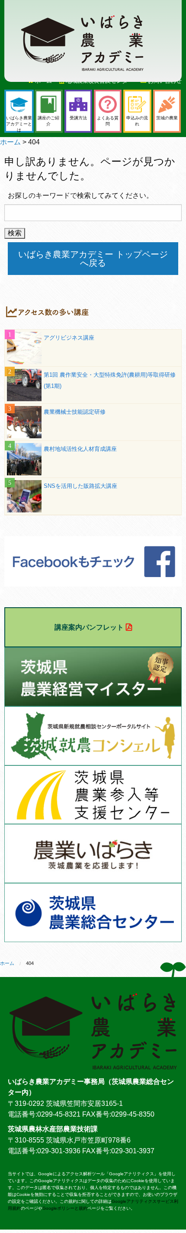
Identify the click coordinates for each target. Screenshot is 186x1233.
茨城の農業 (167, 117)
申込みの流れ (137, 120)
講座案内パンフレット (89, 627)
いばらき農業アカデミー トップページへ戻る (93, 259)
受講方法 (78, 117)
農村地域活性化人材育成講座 (80, 449)
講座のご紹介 (48, 120)
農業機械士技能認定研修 (75, 412)
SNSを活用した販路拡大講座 (80, 486)
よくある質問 (108, 120)
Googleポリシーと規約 (64, 1208)
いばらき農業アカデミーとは (19, 123)
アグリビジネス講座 (69, 337)
